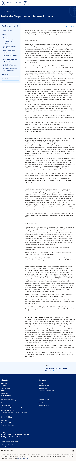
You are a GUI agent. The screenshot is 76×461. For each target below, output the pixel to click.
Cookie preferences (7, 444)
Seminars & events (44, 405)
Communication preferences (9, 441)
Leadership (4, 385)
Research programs (44, 385)
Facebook (3, 395)
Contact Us (4, 393)
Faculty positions (6, 422)
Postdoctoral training (7, 405)
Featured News (5, 74)
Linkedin (10, 395)
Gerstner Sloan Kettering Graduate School (13, 407)
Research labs (43, 388)
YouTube (8, 395)
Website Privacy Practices (24, 458)
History (3, 390)
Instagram (1, 395)
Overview (5, 37)
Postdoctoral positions (7, 425)
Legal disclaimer (5, 446)
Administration (5, 388)
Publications (5, 78)
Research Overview (7, 30)
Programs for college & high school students (14, 412)
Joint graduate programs (8, 410)
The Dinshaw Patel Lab (8, 11)
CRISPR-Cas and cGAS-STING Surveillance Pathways (9, 41)
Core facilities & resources (46, 390)
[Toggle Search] (69, 3)
